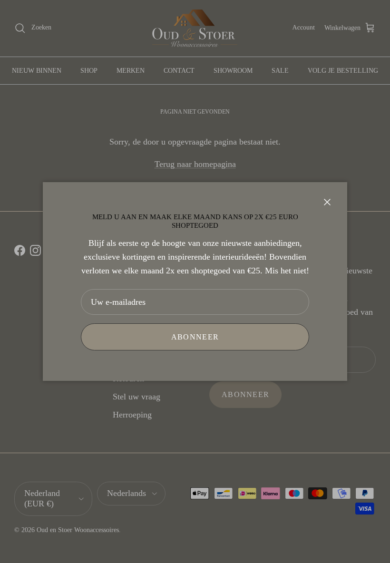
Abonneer (195, 337)
